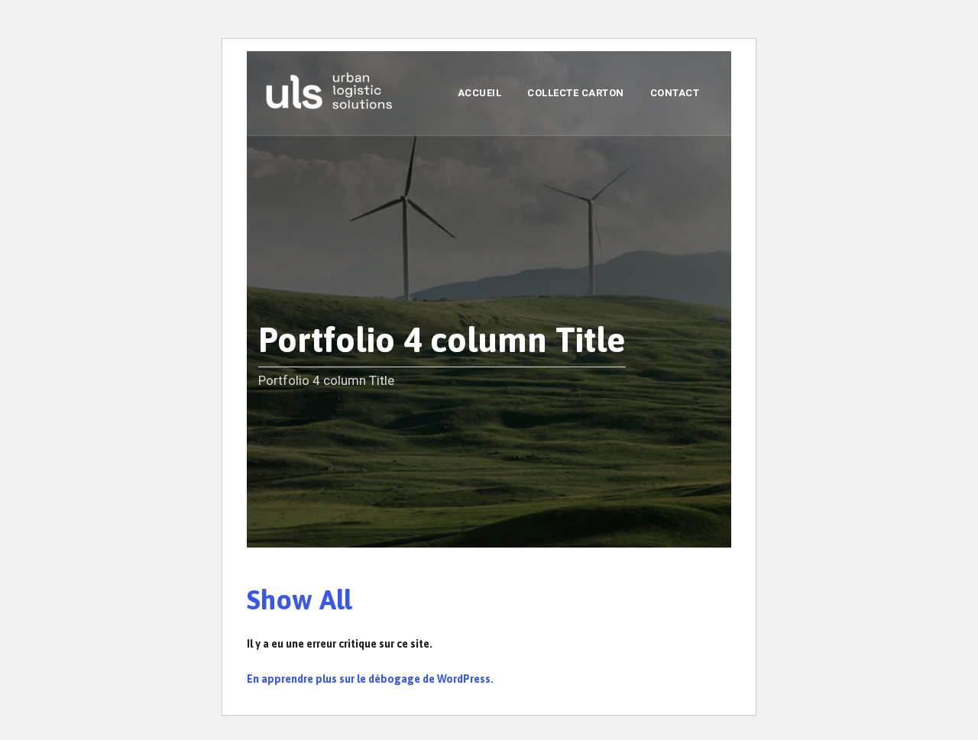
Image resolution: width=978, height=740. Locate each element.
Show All (299, 599)
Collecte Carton (575, 93)
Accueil (480, 93)
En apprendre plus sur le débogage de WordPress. (370, 679)
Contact (675, 93)
